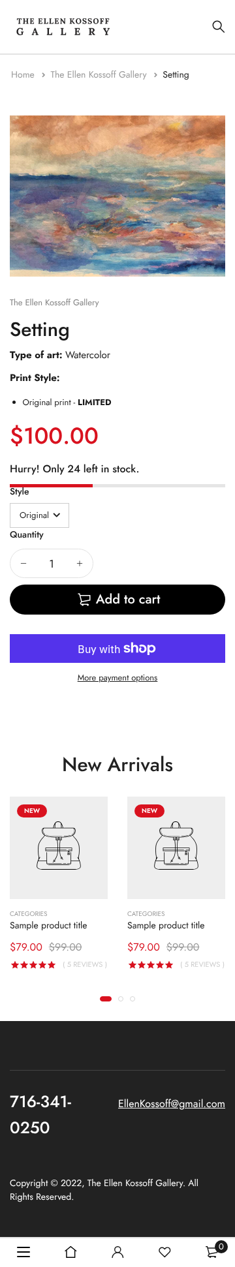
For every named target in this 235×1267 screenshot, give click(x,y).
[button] (106, 999)
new (32, 811)
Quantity (27, 535)
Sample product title (48, 926)
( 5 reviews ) (85, 965)
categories (28, 914)
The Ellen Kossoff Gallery (99, 75)
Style (19, 491)
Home (24, 75)
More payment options (118, 677)
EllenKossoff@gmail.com (171, 1104)
